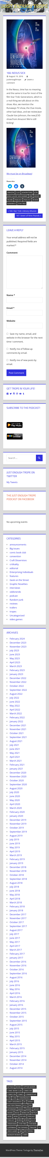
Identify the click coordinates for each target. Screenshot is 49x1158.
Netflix (34, 1113)
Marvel (21, 1109)
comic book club (18, 552)
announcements (18, 544)
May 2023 (15, 658)
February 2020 (17, 811)
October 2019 (17, 827)
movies (37, 196)
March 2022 (16, 713)
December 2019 (18, 819)
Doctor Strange (14, 1105)
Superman (11, 1127)
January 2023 (16, 674)
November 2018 (18, 870)
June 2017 (15, 937)
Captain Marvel (29, 1087)
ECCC (25, 1105)
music (17, 1113)
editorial (14, 568)
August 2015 (16, 1024)
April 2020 (15, 804)
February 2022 (17, 717)
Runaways (11, 203)
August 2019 (16, 835)
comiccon (27, 1091)
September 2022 (18, 689)
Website (11, 320)
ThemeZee (38, 1150)
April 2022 (15, 709)
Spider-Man (12, 1124)
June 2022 (15, 701)
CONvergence (24, 1098)
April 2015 (15, 1040)
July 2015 (14, 1028)
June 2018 (15, 890)
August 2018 (16, 882)
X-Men (25, 1135)
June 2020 (15, 796)
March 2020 (16, 807)
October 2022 (17, 685)
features (14, 576)
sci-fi (33, 1120)
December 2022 (18, 678)
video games (16, 619)
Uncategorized (17, 615)
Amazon (10, 192)
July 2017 (14, 933)
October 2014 (17, 1063)
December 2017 (18, 914)
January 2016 (16, 1004)
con (9, 1098)
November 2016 (18, 965)
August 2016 (16, 977)
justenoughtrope (14, 79)
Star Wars (32, 1124)
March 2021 (16, 760)
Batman (10, 1087)
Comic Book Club (14, 1091)
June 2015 (15, 1032)
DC (25, 1102)
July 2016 (14, 981)
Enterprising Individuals (21, 572)
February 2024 (17, 638)
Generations (27, 192)
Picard (10, 200)
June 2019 (15, 843)
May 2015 (15, 1036)
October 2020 (17, 780)
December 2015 (18, 1008)
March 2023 (16, 666)
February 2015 (17, 1048)
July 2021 (14, 744)
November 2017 (18, 918)
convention (15, 556)
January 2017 (16, 957)
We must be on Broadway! (19, 173)
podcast (18, 200)
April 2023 (15, 662)
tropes (13, 611)
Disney (30, 1102)
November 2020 (18, 776)
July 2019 (14, 839)
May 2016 (15, 989)
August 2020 (16, 788)
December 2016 (18, 961)
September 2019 (18, 831)
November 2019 (18, 823)
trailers (13, 607)
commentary (30, 1094)
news (9, 1116)
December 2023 (18, 642)
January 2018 (16, 910)
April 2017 (15, 945)
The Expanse (23, 1127)
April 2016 (15, 993)
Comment (12, 252)
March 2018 (16, 902)
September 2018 (18, 878)
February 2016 (17, 1000)
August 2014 (16, 1067)
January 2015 (16, 1052)
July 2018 (14, 886)
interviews (15, 587)
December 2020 (18, 772)
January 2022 (16, 721)
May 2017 (15, 941)
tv (39, 1127)
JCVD (36, 192)
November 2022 (18, 681)
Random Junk (16, 599)
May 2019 (15, 847)
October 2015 (17, 1016)
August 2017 (16, 930)
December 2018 (18, 867)
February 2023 (17, 670)
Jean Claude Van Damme (17, 196)
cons (15, 1098)
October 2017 (17, 922)
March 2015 (16, 1044)
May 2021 (15, 752)
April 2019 (15, 851)
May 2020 (15, 800)
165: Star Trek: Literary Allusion (23, 211)
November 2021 (18, 729)
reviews (14, 603)
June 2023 (15, 654)
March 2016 (16, 996)
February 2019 (17, 859)
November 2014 (18, 1060)
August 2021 (16, 741)
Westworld (29, 1131)
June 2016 (15, 985)
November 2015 (18, 1012)
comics (21, 1094)
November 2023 (18, 646)
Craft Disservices (18, 560)
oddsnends (15, 591)
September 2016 (18, 973)
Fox (30, 1105)
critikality (14, 564)
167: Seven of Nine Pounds (28, 216)
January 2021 (16, 768)
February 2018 (17, 906)
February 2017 (17, 953)
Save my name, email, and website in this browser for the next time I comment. (25, 337)
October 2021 (17, 733)
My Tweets (12, 482)
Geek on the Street (19, 580)
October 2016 (17, 969)
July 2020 (14, 792)
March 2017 (16, 949)
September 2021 (18, 737)
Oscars (23, 1116)
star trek (22, 203)
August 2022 (16, 693)
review (35, 200)
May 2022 (15, 705)
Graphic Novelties (19, 583)
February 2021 (17, 764)
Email (10, 307)
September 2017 (18, 926)
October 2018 (17, 874)
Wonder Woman (14, 1135)
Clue (18, 192)
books (18, 1087)
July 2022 (14, 697)
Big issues (15, 548)
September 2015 (18, 1020)
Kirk (30, 196)
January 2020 (16, 815)
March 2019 (16, 855)
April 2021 (15, 756)
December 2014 (18, 1056)
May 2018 (15, 894)
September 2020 (18, 784)
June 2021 (15, 748)
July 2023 (14, 650)
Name (11, 295)
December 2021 (18, 725)
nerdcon (25, 1113)
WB (21, 1131)
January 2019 (16, 863)
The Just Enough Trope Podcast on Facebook (21, 497)
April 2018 (15, 898)
